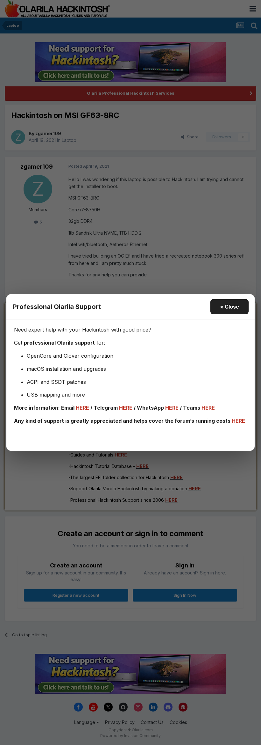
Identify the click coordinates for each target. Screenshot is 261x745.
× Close (229, 306)
